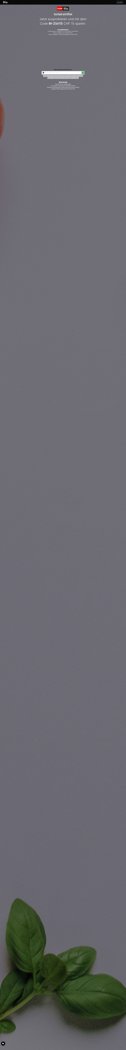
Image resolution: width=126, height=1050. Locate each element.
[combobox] (62, 73)
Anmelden (119, 2)
